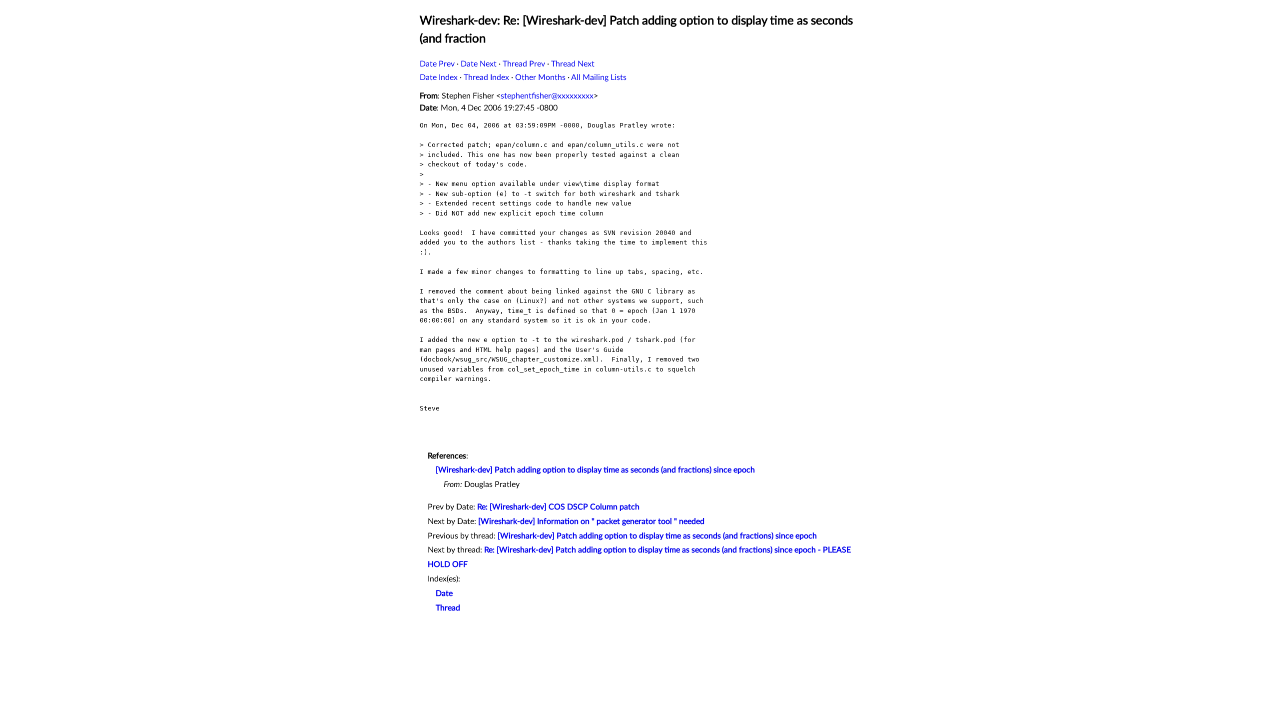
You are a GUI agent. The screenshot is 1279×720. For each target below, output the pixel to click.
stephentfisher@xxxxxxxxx (547, 96)
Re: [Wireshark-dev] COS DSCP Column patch (558, 507)
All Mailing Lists (599, 78)
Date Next (479, 64)
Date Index (439, 78)
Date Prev (437, 64)
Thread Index (486, 78)
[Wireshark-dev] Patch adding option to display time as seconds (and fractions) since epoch (595, 470)
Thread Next (573, 64)
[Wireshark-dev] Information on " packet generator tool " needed (591, 522)
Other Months (540, 78)
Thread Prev (524, 64)
